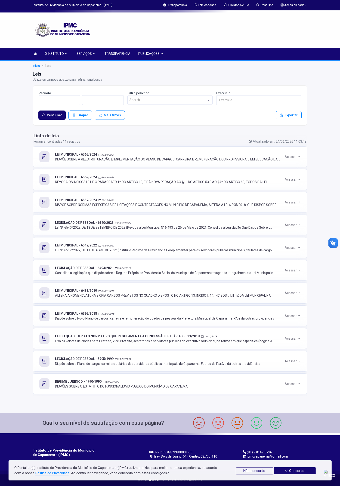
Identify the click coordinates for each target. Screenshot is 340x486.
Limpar (82, 115)
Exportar (291, 115)
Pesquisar (54, 115)
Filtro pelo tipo (138, 93)
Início (36, 66)
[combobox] (170, 100)
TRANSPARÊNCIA (117, 53)
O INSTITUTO (54, 53)
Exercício (223, 93)
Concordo (296, 471)
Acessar (291, 157)
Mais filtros (112, 115)
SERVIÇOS (84, 53)
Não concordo (254, 471)
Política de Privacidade (52, 473)
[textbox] (170, 100)
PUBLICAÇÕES (149, 53)
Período (45, 93)
